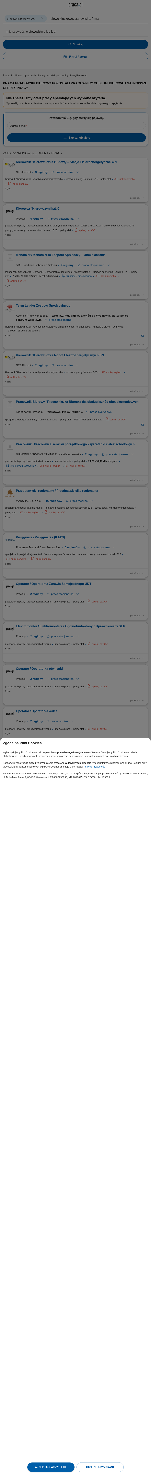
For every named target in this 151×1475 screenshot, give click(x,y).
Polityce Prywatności (95, 766)
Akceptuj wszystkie (51, 1467)
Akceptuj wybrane (100, 1467)
